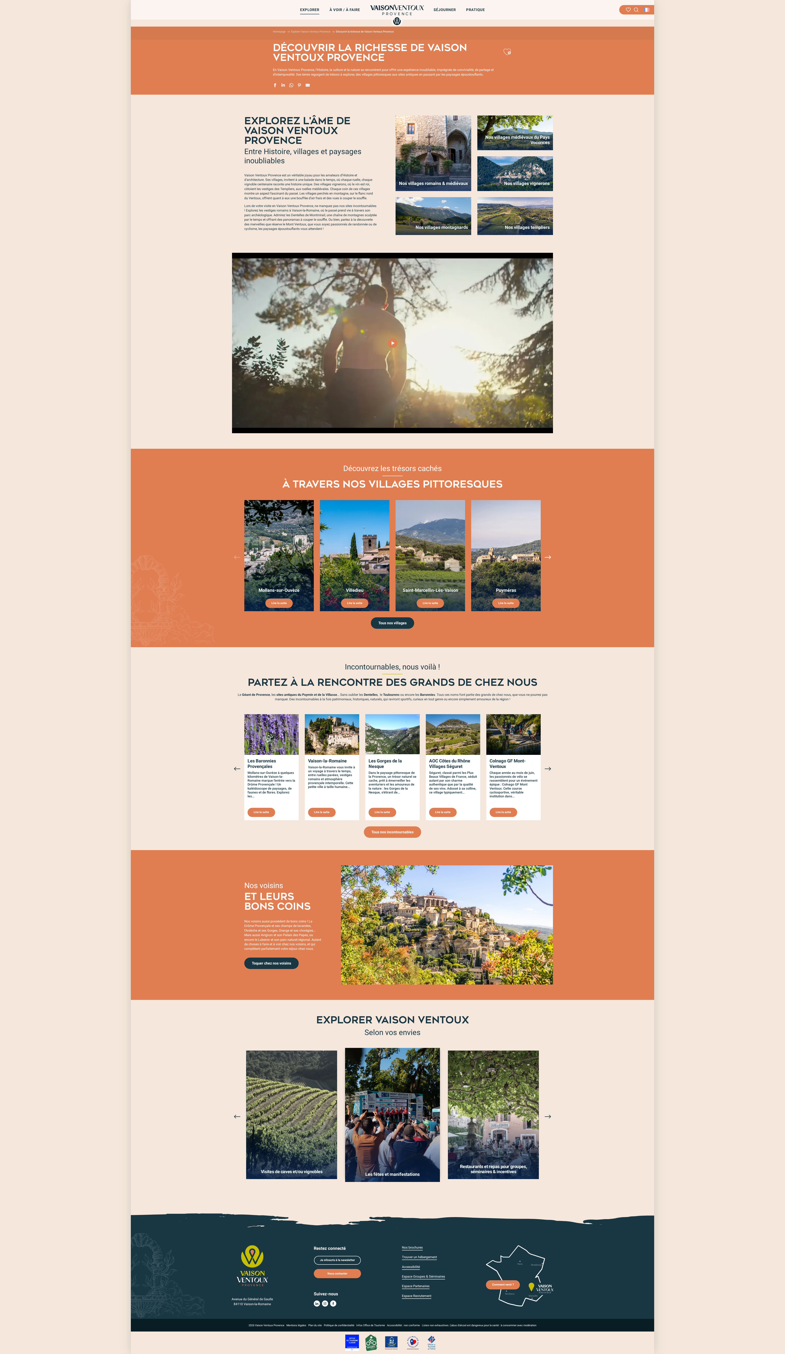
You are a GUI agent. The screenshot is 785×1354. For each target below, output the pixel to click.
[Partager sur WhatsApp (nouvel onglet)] (291, 85)
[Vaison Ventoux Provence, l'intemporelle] (392, 343)
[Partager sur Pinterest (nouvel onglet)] (299, 85)
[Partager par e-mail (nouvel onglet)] (308, 85)
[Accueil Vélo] (371, 1342)
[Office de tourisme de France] (431, 1342)
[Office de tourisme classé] (352, 1342)
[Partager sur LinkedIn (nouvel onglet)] (283, 85)
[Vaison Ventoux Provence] (397, 15)
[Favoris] (628, 10)
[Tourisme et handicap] (391, 1342)
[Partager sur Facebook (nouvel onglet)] (275, 85)
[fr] (646, 10)
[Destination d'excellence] (413, 1342)
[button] (636, 10)
